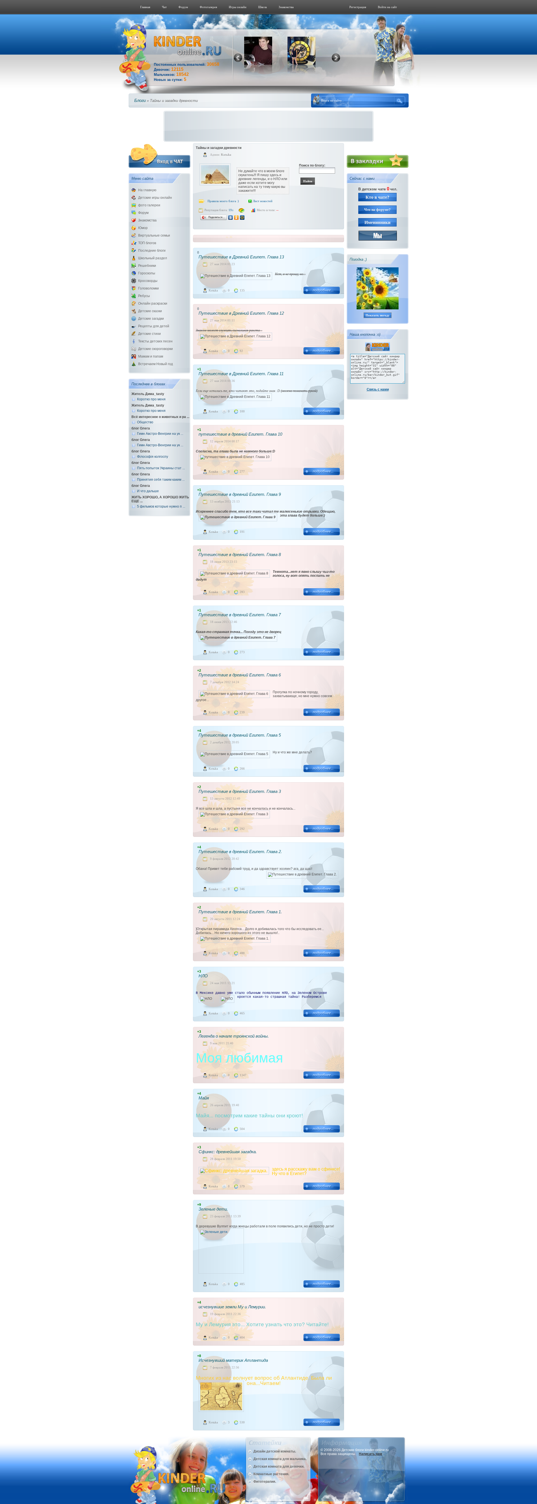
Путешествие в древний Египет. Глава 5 (240, 735)
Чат (164, 7)
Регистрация (357, 7)
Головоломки (148, 288)
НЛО (203, 975)
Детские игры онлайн (155, 198)
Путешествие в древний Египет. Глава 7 (240, 614)
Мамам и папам (150, 356)
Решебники (147, 266)
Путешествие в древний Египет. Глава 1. (240, 911)
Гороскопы (146, 273)
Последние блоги (152, 251)
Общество (145, 422)
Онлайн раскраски (152, 303)
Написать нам (370, 1454)
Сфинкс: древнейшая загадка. (228, 1151)
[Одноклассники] (236, 217)
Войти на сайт (387, 7)
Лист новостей (262, 201)
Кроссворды (147, 281)
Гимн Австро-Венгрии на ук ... (160, 434)
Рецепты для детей (153, 326)
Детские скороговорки (155, 349)
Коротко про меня (151, 399)
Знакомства (286, 7)
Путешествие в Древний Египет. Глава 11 (241, 373)
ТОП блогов (147, 243)
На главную (147, 190)
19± (231, 210)
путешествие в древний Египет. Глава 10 (240, 434)
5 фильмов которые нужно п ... (161, 506)
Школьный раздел (152, 258)
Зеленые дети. (213, 1209)
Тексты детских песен (155, 341)
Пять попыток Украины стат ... (161, 468)
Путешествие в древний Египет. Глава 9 (240, 494)
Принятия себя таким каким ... (161, 480)
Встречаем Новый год (155, 364)
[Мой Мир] (242, 217)
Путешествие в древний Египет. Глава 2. (240, 851)
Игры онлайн (237, 7)
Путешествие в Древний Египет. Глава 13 (241, 256)
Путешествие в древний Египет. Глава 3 (240, 791)
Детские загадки (151, 319)
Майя (204, 1098)
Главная (145, 7)
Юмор (143, 228)
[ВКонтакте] (231, 217)
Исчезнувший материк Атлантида (233, 1360)
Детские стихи (149, 334)
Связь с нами (378, 389)
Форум (183, 7)
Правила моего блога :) (223, 201)
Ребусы (144, 296)
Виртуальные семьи (154, 235)
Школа (262, 7)
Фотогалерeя (208, 7)
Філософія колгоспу (152, 457)
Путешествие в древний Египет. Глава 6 (240, 674)
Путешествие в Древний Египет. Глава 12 (241, 313)
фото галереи (149, 205)
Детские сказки (150, 311)
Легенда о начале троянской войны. (234, 1036)
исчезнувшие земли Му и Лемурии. (232, 1306)
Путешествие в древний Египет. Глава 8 (240, 554)
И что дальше (148, 491)
